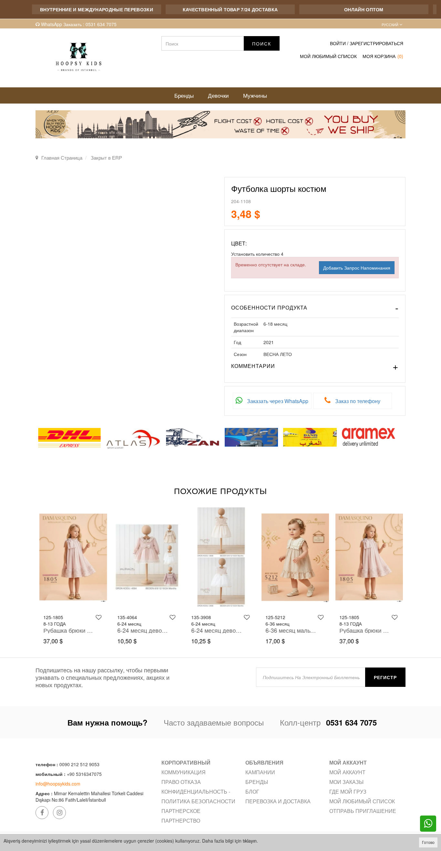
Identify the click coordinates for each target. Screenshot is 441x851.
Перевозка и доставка (278, 801)
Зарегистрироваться (376, 43)
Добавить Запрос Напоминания (356, 267)
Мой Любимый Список (328, 56)
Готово (428, 842)
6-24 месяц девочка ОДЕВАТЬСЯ (142, 630)
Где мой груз (347, 791)
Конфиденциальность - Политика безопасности (198, 796)
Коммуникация (183, 772)
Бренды (256, 782)
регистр (385, 677)
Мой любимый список (362, 801)
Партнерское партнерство (180, 815)
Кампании (260, 772)
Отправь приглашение (362, 811)
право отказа (181, 782)
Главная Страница (61, 157)
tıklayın (250, 840)
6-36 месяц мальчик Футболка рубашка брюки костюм (290, 630)
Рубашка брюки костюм (68, 630)
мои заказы (346, 782)
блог (252, 791)
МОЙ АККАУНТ (347, 772)
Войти (338, 43)
